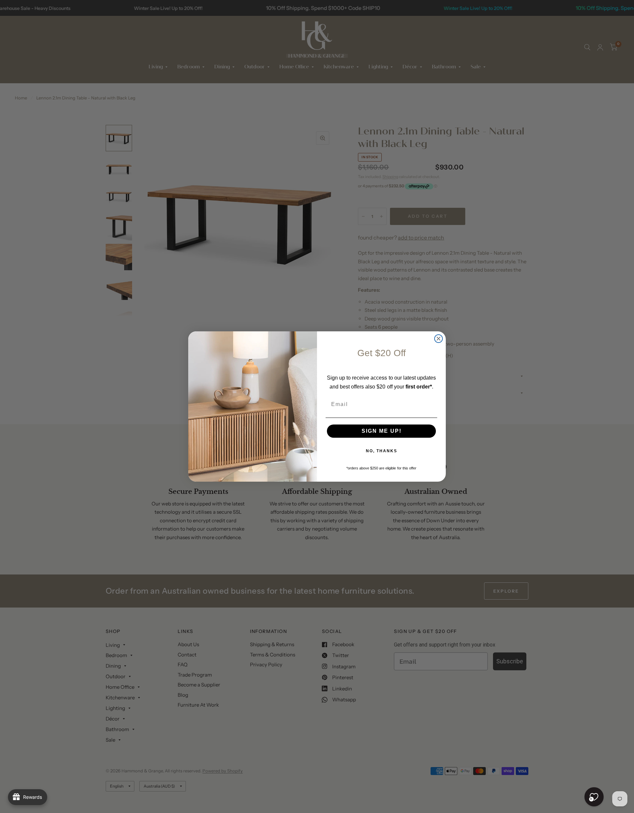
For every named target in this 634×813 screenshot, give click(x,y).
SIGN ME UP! (382, 431)
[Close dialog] (438, 339)
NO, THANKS (381, 451)
